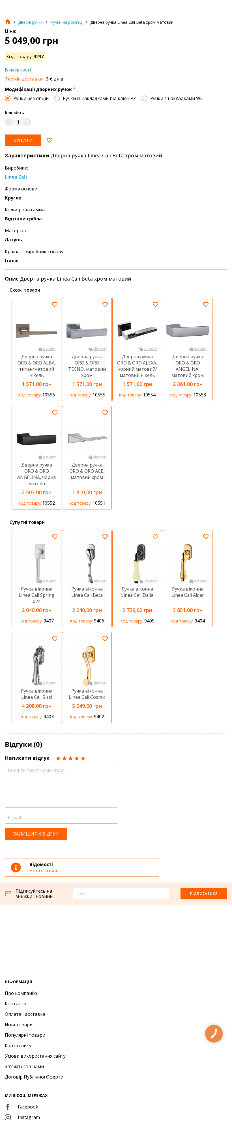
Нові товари (19, 1024)
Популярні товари (25, 1035)
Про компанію (21, 993)
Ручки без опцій (31, 98)
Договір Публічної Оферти (34, 1077)
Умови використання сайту (35, 1056)
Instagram (29, 1117)
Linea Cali (16, 177)
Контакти (15, 1004)
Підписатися (204, 893)
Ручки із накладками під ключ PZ (99, 98)
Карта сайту (18, 1045)
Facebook (28, 1107)
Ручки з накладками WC (176, 98)
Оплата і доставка (25, 1014)
